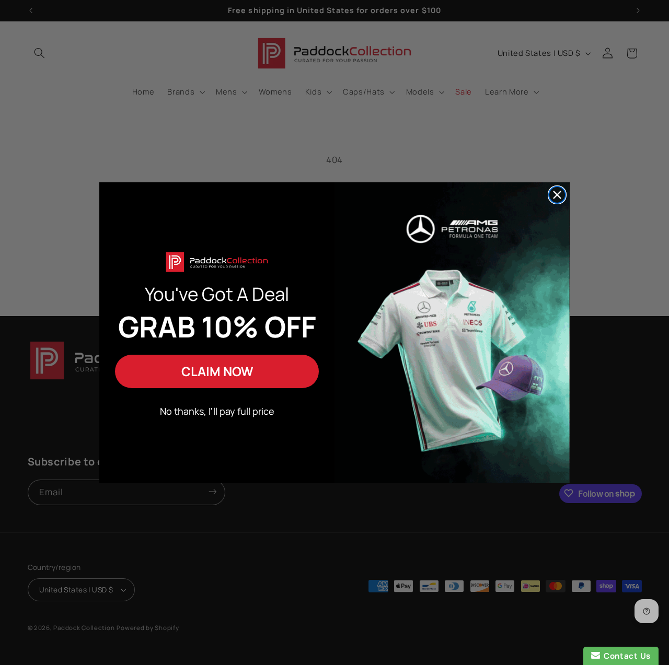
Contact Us (625, 655)
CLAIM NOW (217, 371)
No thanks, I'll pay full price (217, 411)
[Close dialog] (557, 194)
